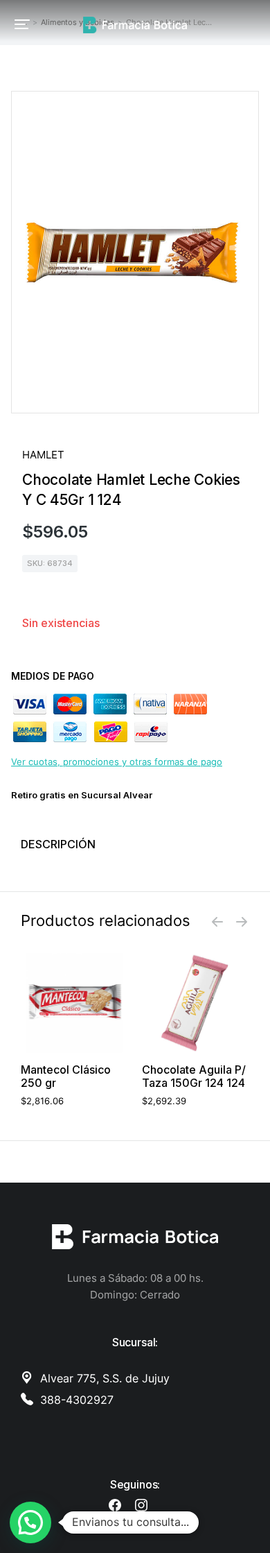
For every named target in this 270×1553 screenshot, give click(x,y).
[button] (22, 24)
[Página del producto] (74, 1002)
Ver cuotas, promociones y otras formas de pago (116, 761)
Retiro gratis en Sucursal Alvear (81, 794)
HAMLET (43, 454)
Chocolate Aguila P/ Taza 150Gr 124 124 (194, 1076)
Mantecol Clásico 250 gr (66, 1076)
